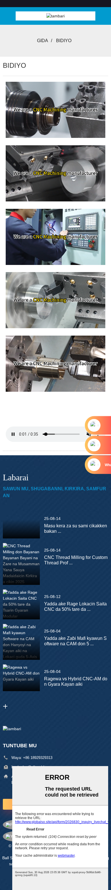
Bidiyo (63, 40)
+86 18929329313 (37, 758)
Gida (42, 40)
